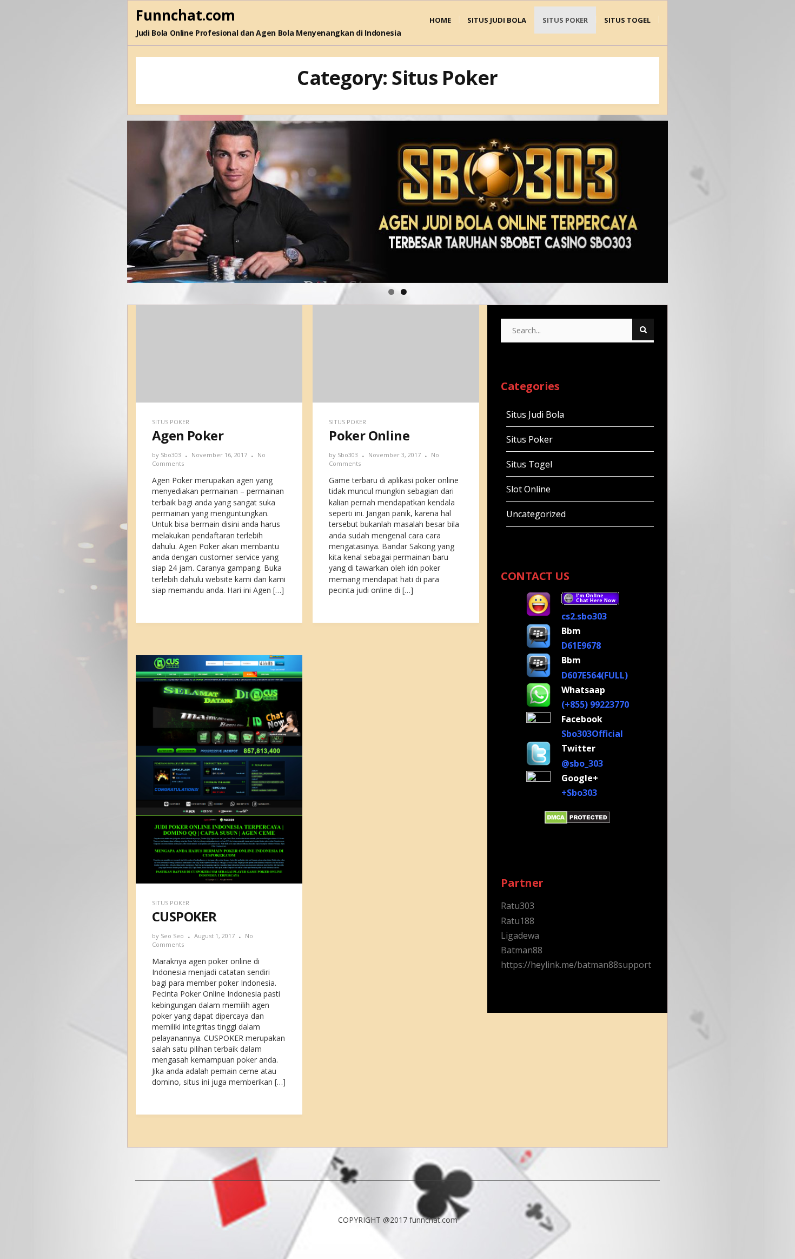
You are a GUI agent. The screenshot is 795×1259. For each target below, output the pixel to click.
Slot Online (528, 489)
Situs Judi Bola (496, 20)
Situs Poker (565, 20)
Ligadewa (520, 935)
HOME (440, 20)
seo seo (172, 936)
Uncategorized (536, 514)
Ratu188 (517, 921)
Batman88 (521, 950)
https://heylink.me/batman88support (576, 965)
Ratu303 (517, 906)
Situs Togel (627, 20)
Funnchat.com (185, 15)
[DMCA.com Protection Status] (577, 821)
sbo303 (171, 455)
